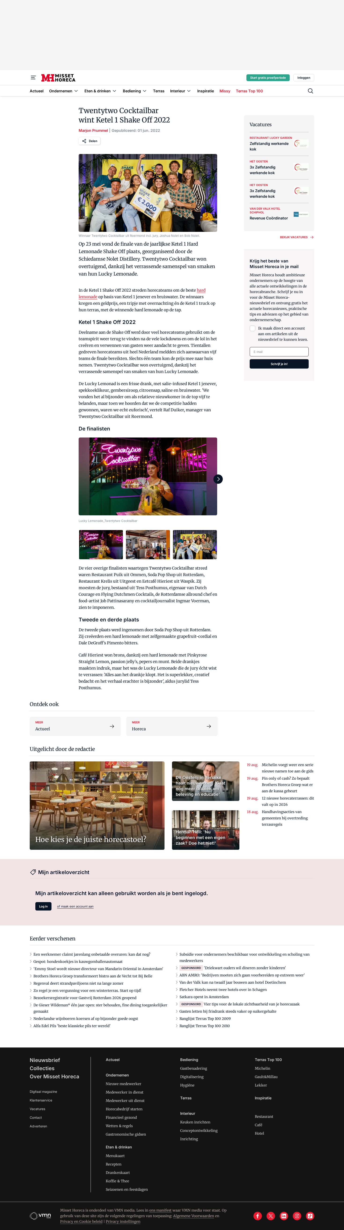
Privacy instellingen (123, 1221)
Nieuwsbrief (45, 1060)
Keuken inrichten (195, 1122)
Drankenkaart (118, 1172)
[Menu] (33, 77)
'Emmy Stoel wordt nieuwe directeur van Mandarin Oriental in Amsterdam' (98, 969)
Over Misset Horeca (54, 1076)
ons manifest (160, 1210)
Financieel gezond (121, 1117)
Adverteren (38, 1126)
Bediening (189, 1059)
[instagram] (297, 1216)
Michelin (262, 1068)
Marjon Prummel (93, 130)
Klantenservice (41, 1100)
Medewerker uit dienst (125, 1100)
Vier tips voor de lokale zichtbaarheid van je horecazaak (252, 1004)
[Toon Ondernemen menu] (76, 90)
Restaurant (264, 1116)
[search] (310, 91)
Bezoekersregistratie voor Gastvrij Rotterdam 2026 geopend (84, 998)
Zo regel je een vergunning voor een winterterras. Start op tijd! (87, 990)
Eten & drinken (119, 1147)
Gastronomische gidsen (126, 1134)
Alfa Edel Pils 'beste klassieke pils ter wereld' (72, 1026)
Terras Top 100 (268, 1059)
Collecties (42, 1068)
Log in (43, 906)
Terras (186, 1098)
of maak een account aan (75, 906)
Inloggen (303, 77)
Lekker (261, 1085)
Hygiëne (187, 1085)
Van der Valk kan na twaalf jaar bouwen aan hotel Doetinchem (232, 982)
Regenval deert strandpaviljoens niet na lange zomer (78, 983)
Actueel (113, 1059)
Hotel (259, 1133)
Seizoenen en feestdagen (127, 1189)
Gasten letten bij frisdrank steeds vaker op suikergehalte (227, 1011)
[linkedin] (284, 1216)
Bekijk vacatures (294, 237)
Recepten (113, 1164)
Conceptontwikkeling (199, 1130)
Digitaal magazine (43, 1092)
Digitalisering (192, 1077)
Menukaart (115, 1156)
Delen (93, 141)
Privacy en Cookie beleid (81, 1221)
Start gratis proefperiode (268, 77)
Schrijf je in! (279, 364)
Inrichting (189, 1139)
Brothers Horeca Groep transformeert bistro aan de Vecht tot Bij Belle (92, 976)
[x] (271, 1216)
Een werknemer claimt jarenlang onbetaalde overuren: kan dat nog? (91, 954)
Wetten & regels (119, 1126)
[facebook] (257, 1216)
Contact (36, 1117)
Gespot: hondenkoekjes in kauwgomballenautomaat (78, 961)
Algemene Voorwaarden (193, 1216)
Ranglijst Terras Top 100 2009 (205, 1018)
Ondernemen (117, 1075)
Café (258, 1125)
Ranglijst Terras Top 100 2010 (204, 1026)
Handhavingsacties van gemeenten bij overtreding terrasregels (285, 818)
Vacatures (37, 1109)
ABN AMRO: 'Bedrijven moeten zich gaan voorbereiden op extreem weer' (242, 975)
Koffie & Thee (117, 1181)
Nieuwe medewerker (123, 1084)
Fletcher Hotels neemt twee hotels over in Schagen (223, 989)
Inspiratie (263, 1098)
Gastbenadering (193, 1068)
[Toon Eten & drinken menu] (114, 90)
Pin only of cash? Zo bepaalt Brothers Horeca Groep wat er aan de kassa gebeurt (287, 784)
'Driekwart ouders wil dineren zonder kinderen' (245, 968)
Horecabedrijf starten (124, 1109)
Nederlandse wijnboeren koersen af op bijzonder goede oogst (85, 1018)
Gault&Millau (266, 1077)
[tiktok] (310, 1216)
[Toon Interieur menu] (189, 90)
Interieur (187, 1113)
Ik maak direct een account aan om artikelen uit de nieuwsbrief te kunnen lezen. (283, 334)
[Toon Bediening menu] (144, 90)
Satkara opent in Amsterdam (204, 997)
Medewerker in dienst (124, 1092)
